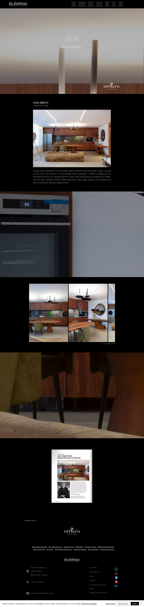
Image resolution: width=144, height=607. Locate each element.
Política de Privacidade (89, 604)
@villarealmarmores (107, 549)
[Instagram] (116, 573)
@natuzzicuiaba (90, 547)
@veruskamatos (93, 549)
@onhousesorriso (39, 549)
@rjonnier (50, 549)
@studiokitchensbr (80, 549)
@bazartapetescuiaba (39, 547)
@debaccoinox (69, 547)
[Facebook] (116, 577)
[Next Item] (110, 313)
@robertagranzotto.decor (63, 549)
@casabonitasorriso (55, 547)
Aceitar (135, 604)
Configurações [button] (110, 604)
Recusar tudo (123, 604)
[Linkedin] (116, 586)
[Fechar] (141, 603)
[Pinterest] (116, 582)
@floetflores (79, 547)
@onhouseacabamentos (106, 547)
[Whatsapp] (116, 569)
